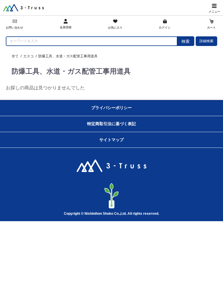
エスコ (28, 56)
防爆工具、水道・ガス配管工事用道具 (68, 56)
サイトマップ (111, 139)
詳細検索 (206, 41)
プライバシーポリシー (111, 107)
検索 (185, 41)
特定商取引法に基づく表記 (111, 123)
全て (15, 56)
